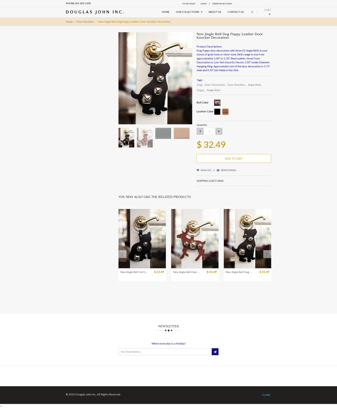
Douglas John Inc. (95, 11)
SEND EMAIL (228, 170)
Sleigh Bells (213, 90)
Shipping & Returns (210, 180)
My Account (189, 3)
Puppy (201, 90)
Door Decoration (215, 84)
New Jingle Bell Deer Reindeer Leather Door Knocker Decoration (186, 271)
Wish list (205, 170)
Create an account (222, 3)
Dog (200, 84)
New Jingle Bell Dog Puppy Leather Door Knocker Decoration (239, 271)
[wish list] (151, 263)
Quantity (202, 124)
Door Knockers (85, 21)
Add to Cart (234, 158)
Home (69, 21)
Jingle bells (255, 84)
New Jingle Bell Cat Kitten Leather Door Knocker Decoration (134, 271)
